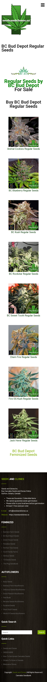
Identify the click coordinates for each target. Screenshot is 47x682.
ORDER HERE (8, 652)
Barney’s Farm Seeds (11, 532)
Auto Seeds (7, 582)
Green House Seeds (10, 540)
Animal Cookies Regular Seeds (23, 148)
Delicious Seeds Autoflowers (14, 590)
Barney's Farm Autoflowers (13, 586)
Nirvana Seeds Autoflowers (13, 602)
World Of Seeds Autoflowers (14, 613)
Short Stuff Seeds (10, 609)
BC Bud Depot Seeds (11, 536)
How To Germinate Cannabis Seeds (16, 656)
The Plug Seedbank (10, 564)
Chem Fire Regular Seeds (23, 357)
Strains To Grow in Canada (13, 660)
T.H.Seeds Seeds (9, 560)
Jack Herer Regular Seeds (23, 440)
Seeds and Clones (10, 648)
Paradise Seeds (9, 544)
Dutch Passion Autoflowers (13, 594)
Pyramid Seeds (9, 605)
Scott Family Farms (10, 552)
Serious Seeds (8, 556)
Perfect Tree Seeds (10, 548)
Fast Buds (7, 598)
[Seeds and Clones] (16, 36)
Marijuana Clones (9, 664)
